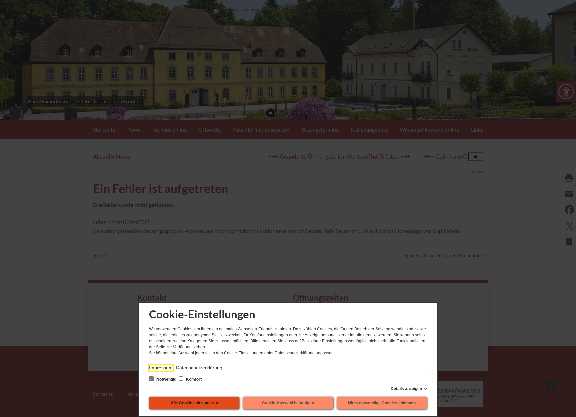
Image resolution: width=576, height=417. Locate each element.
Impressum (161, 367)
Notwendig (166, 379)
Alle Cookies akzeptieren (194, 403)
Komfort (193, 379)
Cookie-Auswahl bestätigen (288, 403)
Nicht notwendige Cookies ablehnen (382, 403)
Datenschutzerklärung (199, 367)
